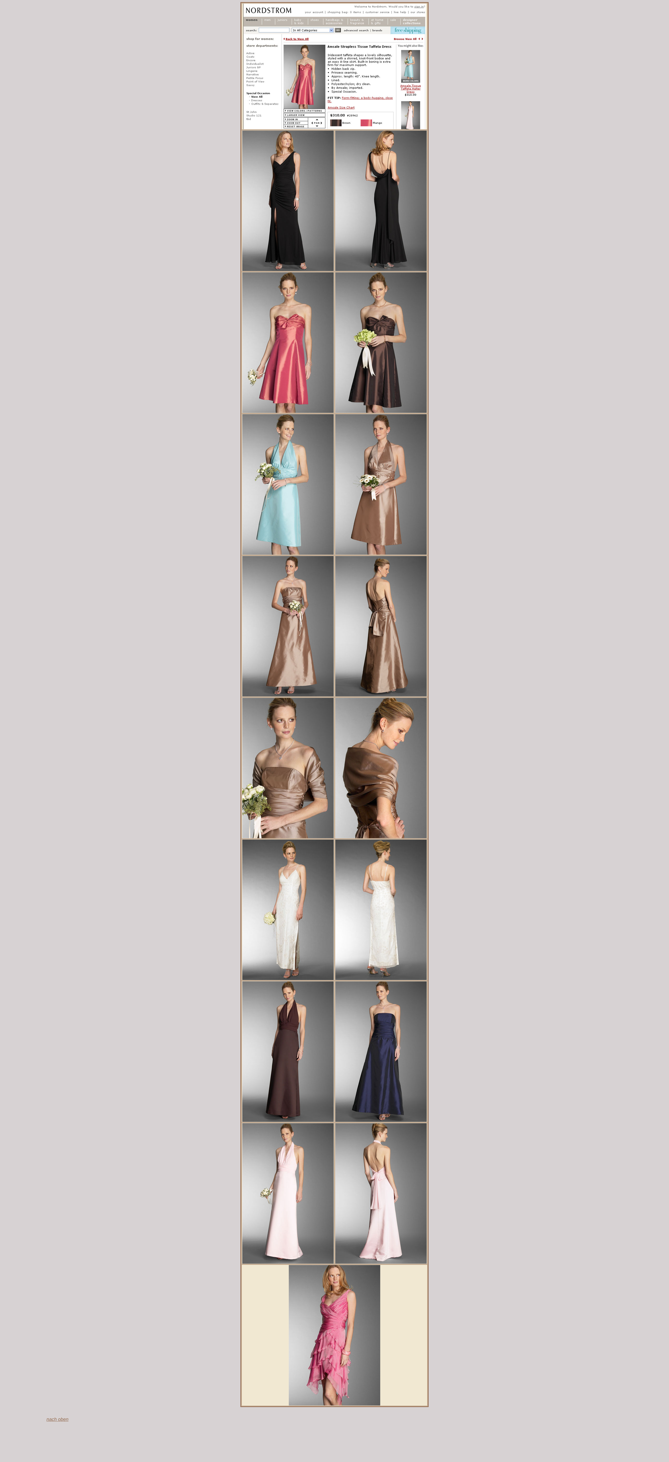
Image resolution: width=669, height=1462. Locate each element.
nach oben (57, 1419)
